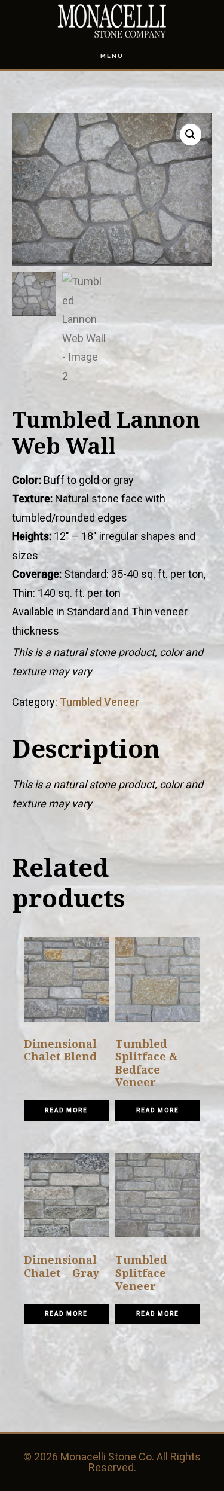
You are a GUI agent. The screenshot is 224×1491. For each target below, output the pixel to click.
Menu (112, 56)
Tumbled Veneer (99, 702)
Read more (66, 1110)
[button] (190, 134)
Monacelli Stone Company (112, 21)
